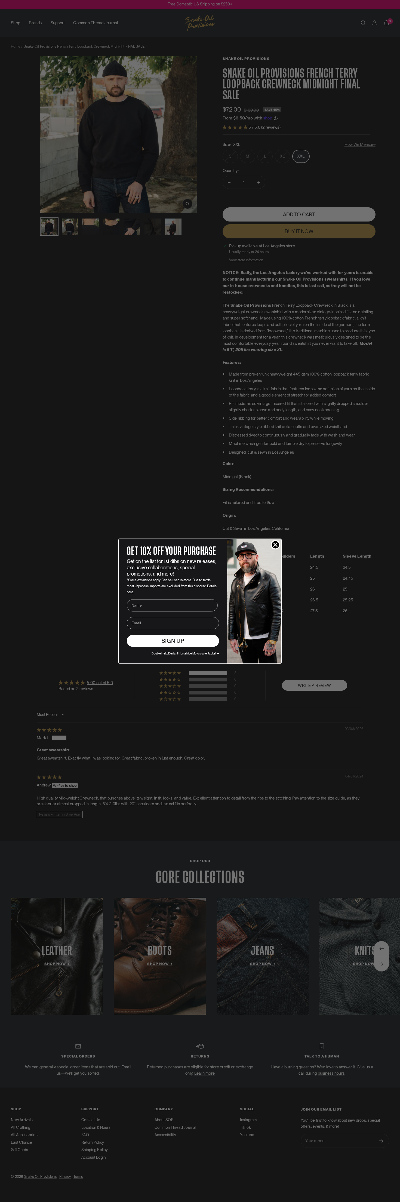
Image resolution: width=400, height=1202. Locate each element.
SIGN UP (173, 641)
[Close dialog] (275, 545)
